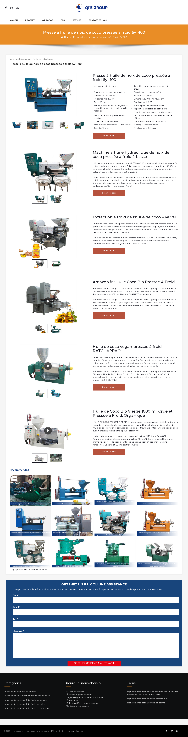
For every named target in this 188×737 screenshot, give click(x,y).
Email (16, 607)
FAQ (63, 20)
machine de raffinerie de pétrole (20, 691)
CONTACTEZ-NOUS (98, 20)
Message (18, 631)
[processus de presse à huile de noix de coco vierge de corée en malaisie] (157, 521)
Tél (15, 619)
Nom (16, 595)
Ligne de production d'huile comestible (147, 698)
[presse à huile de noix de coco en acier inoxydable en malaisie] (30, 552)
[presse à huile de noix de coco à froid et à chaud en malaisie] (115, 521)
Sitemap (79, 731)
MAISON (14, 20)
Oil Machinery (68, 731)
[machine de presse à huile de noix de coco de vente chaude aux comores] (115, 490)
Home (67, 37)
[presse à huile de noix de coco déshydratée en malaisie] (72, 552)
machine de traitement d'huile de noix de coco (32, 59)
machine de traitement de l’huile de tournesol (26, 708)
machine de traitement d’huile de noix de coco (27, 696)
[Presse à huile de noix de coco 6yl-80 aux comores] (157, 490)
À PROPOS (47, 20)
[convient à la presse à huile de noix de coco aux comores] (72, 490)
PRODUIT (30, 20)
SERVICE (77, 20)
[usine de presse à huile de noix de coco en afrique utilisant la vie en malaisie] (115, 552)
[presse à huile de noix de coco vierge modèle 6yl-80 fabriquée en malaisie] (30, 521)
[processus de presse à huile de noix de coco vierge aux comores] (30, 490)
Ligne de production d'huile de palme (146, 703)
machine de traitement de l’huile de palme (25, 704)
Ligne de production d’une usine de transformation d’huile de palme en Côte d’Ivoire (152, 693)
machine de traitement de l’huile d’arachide (25, 700)
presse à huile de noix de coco (31, 569)
